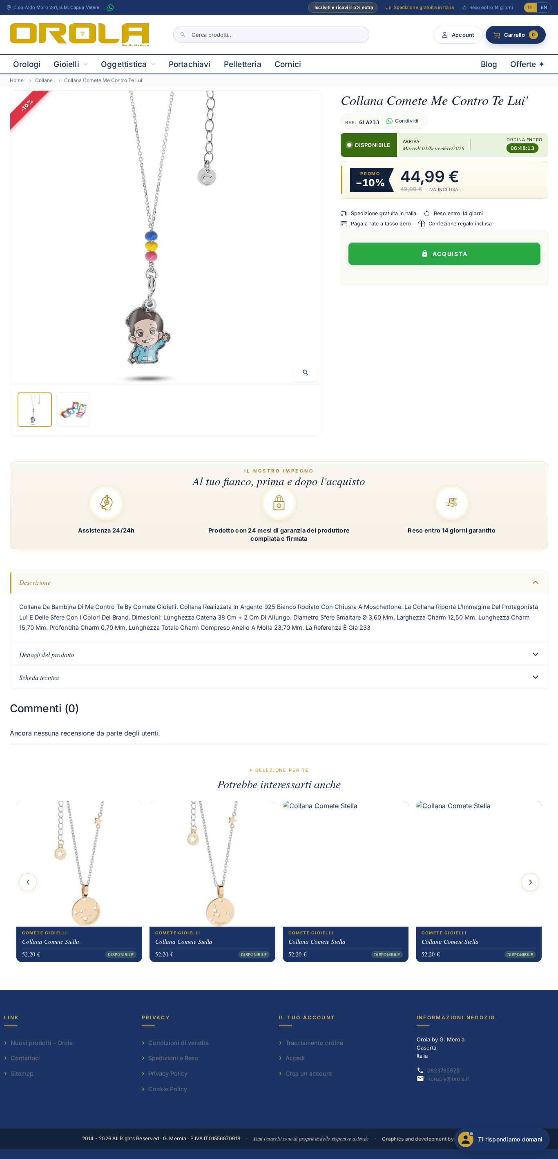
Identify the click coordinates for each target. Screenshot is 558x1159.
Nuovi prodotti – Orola (42, 1042)
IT (530, 7)
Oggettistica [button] (124, 64)
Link (11, 1017)
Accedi (295, 1057)
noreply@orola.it (448, 1078)
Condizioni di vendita (178, 1042)
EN (544, 7)
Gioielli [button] (66, 64)
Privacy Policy (167, 1073)
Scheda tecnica (39, 677)
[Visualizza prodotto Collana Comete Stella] (79, 864)
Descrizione (35, 582)
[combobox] (271, 35)
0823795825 (443, 1070)
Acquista (450, 253)
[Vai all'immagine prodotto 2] (73, 409)
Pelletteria (242, 64)
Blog (489, 64)
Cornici (288, 64)
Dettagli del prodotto (46, 654)
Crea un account (309, 1073)
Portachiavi (190, 64)
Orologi (26, 64)
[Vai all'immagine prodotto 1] (35, 409)
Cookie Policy (167, 1088)
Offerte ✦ (527, 64)
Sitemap (22, 1073)
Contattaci (25, 1057)
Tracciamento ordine (314, 1042)
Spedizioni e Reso (173, 1057)
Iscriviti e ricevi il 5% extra (344, 7)
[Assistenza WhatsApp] (110, 7)
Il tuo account (307, 1017)
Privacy (156, 1017)
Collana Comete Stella (50, 941)
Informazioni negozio (456, 1017)
